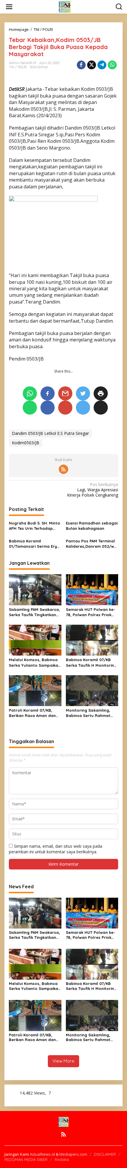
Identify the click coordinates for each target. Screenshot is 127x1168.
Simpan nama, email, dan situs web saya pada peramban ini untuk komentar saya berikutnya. (55, 848)
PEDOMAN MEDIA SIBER (26, 1159)
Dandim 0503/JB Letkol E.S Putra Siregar (50, 433)
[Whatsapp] (112, 65)
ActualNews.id (42, 1154)
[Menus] (9, 7)
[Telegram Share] (101, 65)
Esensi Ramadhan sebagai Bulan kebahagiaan (92, 526)
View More (63, 1061)
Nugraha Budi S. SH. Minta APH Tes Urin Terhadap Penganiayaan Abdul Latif (34, 526)
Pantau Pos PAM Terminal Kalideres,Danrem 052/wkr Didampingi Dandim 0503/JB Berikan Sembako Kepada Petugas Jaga (92, 544)
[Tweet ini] (91, 65)
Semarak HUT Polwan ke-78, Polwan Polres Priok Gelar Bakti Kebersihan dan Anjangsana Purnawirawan (90, 612)
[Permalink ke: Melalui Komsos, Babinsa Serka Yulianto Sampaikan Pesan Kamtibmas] (35, 639)
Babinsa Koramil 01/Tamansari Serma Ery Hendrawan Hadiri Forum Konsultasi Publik (33, 544)
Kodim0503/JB (25, 442)
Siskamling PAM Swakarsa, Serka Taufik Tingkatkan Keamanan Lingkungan (34, 612)
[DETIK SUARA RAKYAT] (65, 6)
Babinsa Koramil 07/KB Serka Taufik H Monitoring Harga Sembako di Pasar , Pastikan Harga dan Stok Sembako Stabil (92, 662)
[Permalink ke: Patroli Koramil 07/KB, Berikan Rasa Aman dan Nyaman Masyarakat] (35, 690)
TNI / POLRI (18, 67)
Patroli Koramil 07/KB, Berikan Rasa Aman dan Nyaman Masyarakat (32, 713)
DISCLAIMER (105, 1154)
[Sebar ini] (81, 65)
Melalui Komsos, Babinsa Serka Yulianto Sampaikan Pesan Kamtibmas (35, 662)
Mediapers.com (73, 1154)
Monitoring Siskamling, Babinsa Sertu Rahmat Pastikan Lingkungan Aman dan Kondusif (88, 713)
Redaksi (62, 1159)
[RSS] (63, 469)
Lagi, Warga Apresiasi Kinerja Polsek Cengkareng (92, 490)
